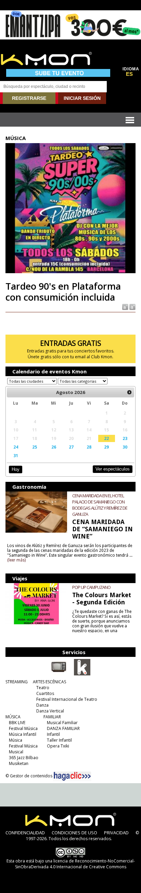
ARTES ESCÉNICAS (49, 682)
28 (89, 447)
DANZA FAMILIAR (63, 728)
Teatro (42, 688)
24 (15, 447)
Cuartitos (45, 693)
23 (125, 438)
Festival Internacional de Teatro (66, 699)
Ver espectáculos (112, 469)
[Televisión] (59, 674)
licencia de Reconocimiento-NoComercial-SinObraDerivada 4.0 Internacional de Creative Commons (75, 864)
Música (15, 740)
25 (34, 447)
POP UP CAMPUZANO (91, 587)
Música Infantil (22, 734)
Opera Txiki (58, 746)
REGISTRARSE (29, 98)
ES (129, 74)
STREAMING (16, 682)
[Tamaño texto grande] (132, 306)
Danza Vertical (50, 711)
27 (71, 447)
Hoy (16, 469)
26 (53, 447)
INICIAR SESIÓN (82, 98)
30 (125, 447)
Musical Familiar (62, 723)
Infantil (53, 734)
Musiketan (18, 763)
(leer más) (16, 560)
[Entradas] (82, 674)
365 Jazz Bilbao (23, 758)
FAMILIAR (52, 717)
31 (15, 455)
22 (106, 438)
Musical (16, 752)
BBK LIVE (17, 723)
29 (106, 447)
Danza (42, 705)
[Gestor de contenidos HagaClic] (72, 776)
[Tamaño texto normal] (124, 306)
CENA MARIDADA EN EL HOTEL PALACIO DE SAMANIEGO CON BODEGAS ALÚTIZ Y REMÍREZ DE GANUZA (99, 504)
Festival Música (23, 728)
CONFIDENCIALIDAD (25, 833)
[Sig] (129, 392)
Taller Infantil (59, 740)
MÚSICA (13, 717)
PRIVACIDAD (116, 833)
